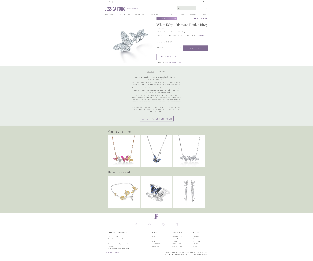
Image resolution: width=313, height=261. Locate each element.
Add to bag (195, 48)
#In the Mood (176, 239)
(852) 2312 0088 (113, 236)
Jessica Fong (197, 236)
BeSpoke (196, 243)
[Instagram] (163, 224)
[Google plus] (206, 18)
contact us (201, 35)
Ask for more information (156, 119)
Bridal (195, 246)
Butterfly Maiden (170, 62)
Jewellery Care (156, 243)
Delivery (150, 71)
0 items (204, 8)
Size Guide (154, 239)
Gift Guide (154, 241)
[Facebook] (197, 18)
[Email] (195, 18)
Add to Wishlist (169, 57)
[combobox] (168, 47)
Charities (196, 239)
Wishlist (195, 1)
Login (206, 1)
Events (174, 241)
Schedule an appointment (117, 239)
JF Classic (179, 62)
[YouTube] (150, 224)
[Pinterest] (203, 18)
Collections (197, 241)
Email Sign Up (177, 246)
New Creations (177, 236)
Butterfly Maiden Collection (167, 18)
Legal (107, 252)
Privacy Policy (114, 252)
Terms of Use (155, 246)
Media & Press (176, 243)
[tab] (150, 71)
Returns (162, 71)
